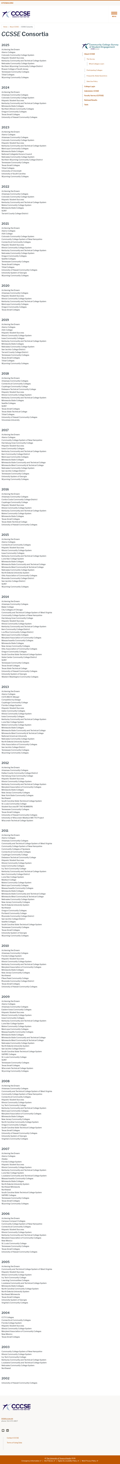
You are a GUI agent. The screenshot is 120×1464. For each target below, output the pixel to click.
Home (5, 27)
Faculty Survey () (94, 96)
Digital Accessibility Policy (67, 1461)
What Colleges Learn (96, 64)
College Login (89, 87)
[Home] (16, 14)
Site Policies (48, 1461)
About (89, 54)
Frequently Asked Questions (97, 76)
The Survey (91, 59)
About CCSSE (14, 27)
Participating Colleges (94, 70)
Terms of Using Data (14, 1443)
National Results (90, 100)
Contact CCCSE (13, 1438)
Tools (86, 105)
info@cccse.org (7, 1419)
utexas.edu (7, 3)
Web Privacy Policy (89, 1461)
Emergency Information (30, 1461)
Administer (91, 91)
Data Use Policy (92, 81)
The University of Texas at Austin (58, 1458)
